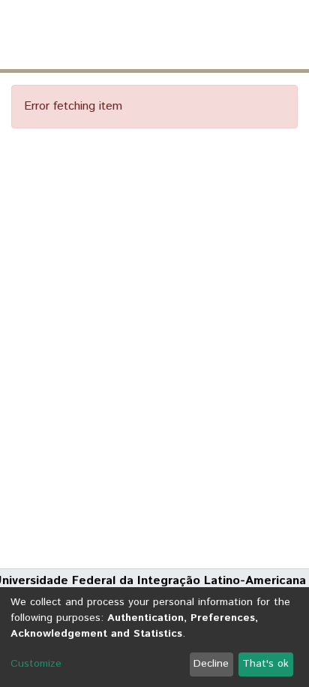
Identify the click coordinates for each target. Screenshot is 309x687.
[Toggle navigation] (288, 35)
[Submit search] (187, 35)
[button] (209, 35)
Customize (36, 663)
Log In (241, 34)
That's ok (265, 663)
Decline (211, 663)
